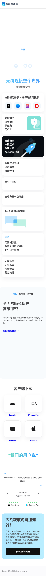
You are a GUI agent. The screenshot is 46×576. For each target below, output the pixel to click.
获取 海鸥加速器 (23, 552)
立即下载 (23, 56)
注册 (23, 50)
